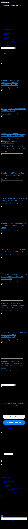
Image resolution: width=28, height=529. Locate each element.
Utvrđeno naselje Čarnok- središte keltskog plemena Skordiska (14, 199)
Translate (12, 520)
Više (2, 89)
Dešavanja (6, 37)
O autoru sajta (10, 41)
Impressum (12, 44)
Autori (5, 34)
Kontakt (6, 38)
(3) (17, 340)
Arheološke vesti (8, 29)
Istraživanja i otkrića (9, 31)
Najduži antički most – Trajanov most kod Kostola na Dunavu (13, 250)
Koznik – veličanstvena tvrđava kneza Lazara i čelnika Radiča (13, 135)
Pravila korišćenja (11, 42)
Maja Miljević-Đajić (6, 88)
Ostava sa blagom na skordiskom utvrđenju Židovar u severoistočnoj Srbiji (14, 335)
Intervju (5, 30)
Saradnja (9, 45)
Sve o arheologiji (5, 2)
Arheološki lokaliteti (9, 33)
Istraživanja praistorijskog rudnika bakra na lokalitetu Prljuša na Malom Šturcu (14, 276)
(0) (17, 88)
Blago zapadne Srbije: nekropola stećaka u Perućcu (13, 110)
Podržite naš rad (8, 35)
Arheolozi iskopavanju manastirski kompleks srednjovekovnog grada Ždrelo (14, 225)
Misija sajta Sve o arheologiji (14, 39)
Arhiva (2, 454)
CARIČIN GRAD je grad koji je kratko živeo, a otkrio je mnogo (13, 147)
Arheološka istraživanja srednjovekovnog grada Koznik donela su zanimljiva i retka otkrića (13, 364)
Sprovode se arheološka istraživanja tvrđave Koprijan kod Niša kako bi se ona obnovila (13, 305)
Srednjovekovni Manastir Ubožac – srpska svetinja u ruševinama (13, 174)
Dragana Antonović (6, 282)
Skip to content (4, 1)
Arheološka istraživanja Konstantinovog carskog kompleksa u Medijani (10, 83)
